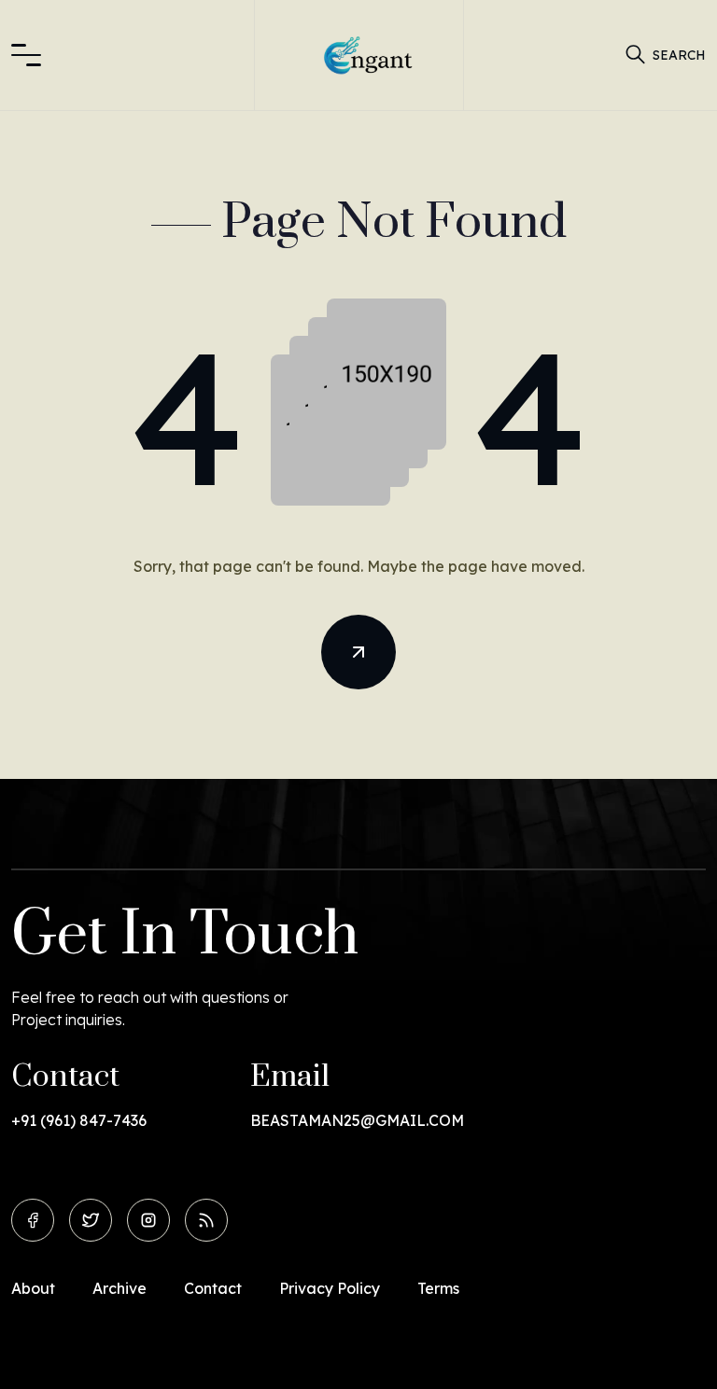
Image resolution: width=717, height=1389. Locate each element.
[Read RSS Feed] (206, 1220)
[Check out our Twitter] (90, 1220)
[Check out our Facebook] (32, 1220)
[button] (26, 55)
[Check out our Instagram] (148, 1220)
